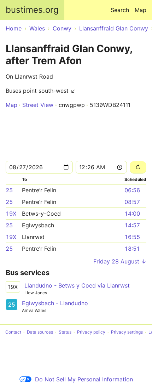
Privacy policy (91, 332)
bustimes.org (32, 10)
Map (140, 9)
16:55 (132, 236)
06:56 (132, 190)
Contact (13, 332)
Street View (37, 104)
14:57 (132, 225)
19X (11, 213)
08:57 (132, 201)
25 (9, 190)
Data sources (40, 332)
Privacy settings (127, 332)
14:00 (132, 213)
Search (120, 9)
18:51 (132, 248)
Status (65, 332)
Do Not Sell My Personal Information (84, 379)
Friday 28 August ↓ (119, 261)
